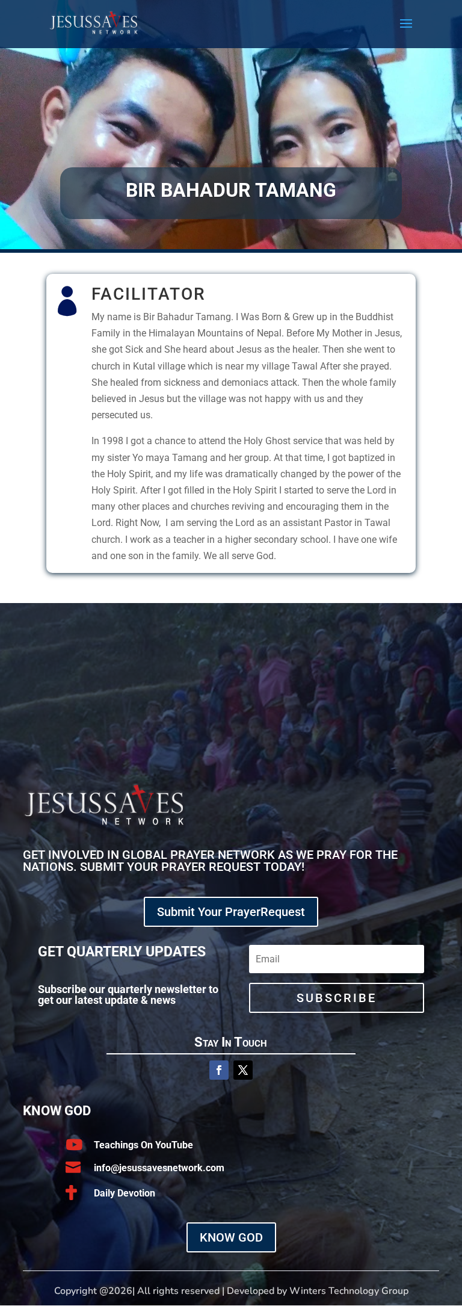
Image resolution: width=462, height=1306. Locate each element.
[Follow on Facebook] (219, 1070)
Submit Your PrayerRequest (231, 912)
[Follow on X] (243, 1070)
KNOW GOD (231, 1237)
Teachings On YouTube (143, 1145)
